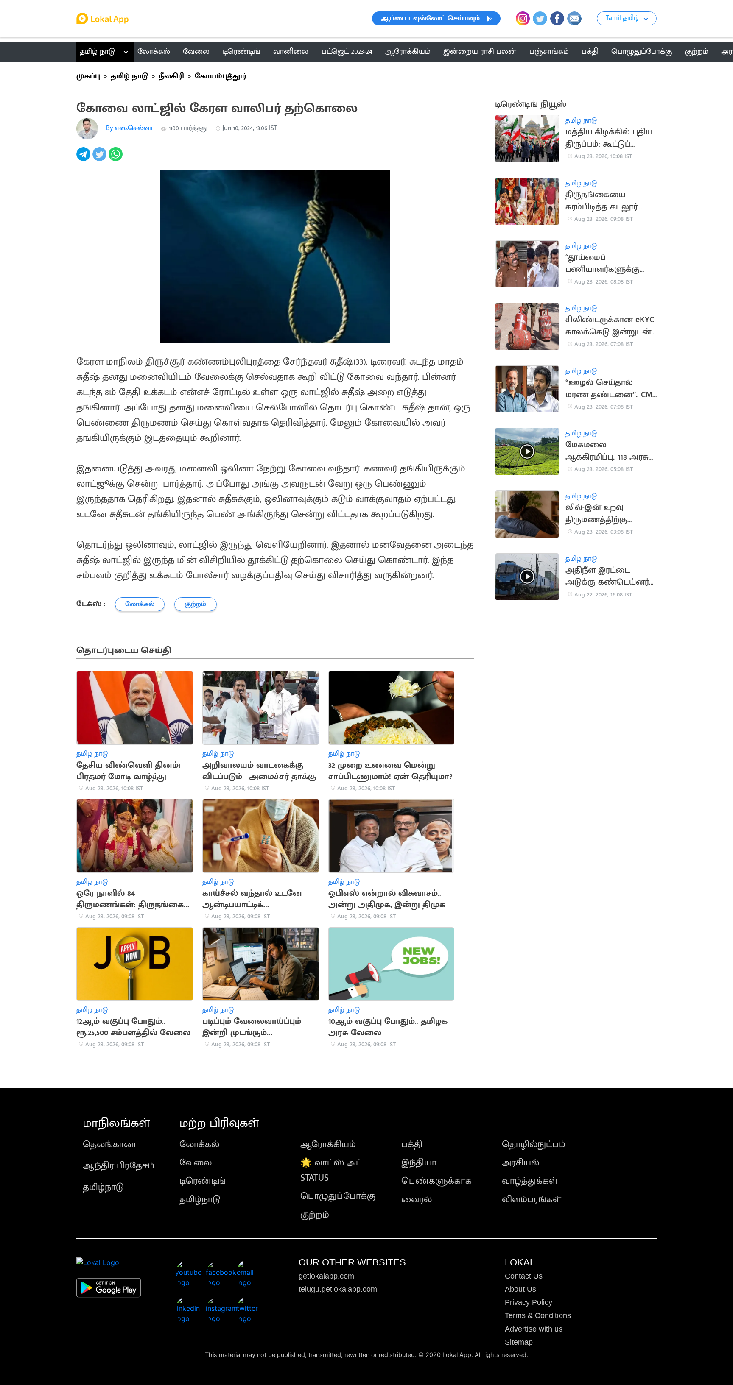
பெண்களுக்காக (436, 1180)
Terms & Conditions (538, 1315)
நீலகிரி (171, 76)
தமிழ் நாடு (97, 51)
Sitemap (519, 1342)
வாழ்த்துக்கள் (529, 1180)
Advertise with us (533, 1329)
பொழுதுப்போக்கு (337, 1196)
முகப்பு (88, 76)
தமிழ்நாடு (103, 1187)
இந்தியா (418, 1162)
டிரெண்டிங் (202, 1180)
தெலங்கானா (110, 1144)
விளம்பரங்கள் (531, 1199)
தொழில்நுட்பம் (533, 1144)
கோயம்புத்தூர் (220, 76)
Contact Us (524, 1276)
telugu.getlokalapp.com (338, 1289)
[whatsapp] (117, 158)
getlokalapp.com (326, 1276)
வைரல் (416, 1199)
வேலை (195, 1162)
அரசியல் (520, 1162)
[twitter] (100, 158)
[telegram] (84, 158)
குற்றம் (314, 1214)
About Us (520, 1289)
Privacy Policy (528, 1302)
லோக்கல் (199, 1144)
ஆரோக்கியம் (328, 1144)
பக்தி (411, 1144)
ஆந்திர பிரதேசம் (118, 1165)
